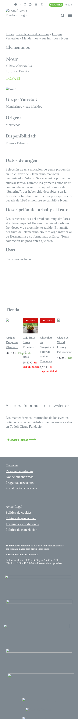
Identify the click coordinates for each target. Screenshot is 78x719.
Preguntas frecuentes (20, 482)
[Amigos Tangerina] (13, 320)
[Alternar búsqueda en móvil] (63, 15)
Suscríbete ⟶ (21, 439)
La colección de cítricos (32, 34)
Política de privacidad (21, 518)
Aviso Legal (14, 506)
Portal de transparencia (21, 488)
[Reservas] (24, 5)
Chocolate (46, 361)
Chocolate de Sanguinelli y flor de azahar (47, 347)
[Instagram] (30, 5)
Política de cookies (19, 512)
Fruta (26, 356)
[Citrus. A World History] (64, 320)
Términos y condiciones (22, 524)
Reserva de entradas (19, 471)
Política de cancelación (21, 530)
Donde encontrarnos (19, 477)
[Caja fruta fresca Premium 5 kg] (30, 320)
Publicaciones (65, 351)
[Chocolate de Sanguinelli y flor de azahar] (47, 320)
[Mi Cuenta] (42, 5)
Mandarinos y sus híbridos (40, 38)
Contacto (12, 465)
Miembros (12, 347)
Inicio (10, 34)
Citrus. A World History (63, 342)
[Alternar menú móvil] (70, 15)
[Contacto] (36, 5)
